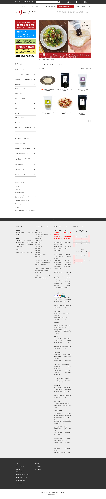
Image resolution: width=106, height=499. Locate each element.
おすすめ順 (80, 68)
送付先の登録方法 (19, 192)
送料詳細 (17, 207)
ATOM (20, 483)
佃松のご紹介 (35, 6)
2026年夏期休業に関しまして (22, 200)
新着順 (89, 68)
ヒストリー (17, 186)
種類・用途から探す (25, 6)
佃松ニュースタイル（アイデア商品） (49, 59)
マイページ (71, 2)
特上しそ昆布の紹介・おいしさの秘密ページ (25, 211)
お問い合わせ (84, 6)
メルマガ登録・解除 (51, 6)
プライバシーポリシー (21, 477)
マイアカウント (38, 463)
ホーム (16, 6)
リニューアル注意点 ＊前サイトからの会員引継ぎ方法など (25, 196)
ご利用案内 (77, 6)
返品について (19, 471)
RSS (17, 483)
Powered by (45, 494)
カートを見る (38, 466)
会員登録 (80, 2)
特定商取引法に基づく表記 (22, 474)
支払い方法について (21, 466)
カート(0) (88, 2)
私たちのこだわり (19, 204)
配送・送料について (21, 469)
